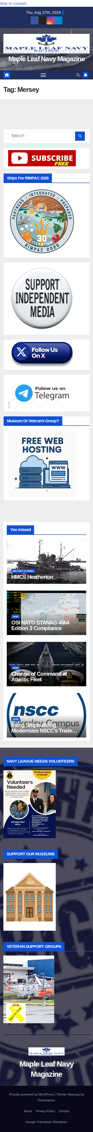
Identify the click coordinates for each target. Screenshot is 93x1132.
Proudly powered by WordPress (32, 1094)
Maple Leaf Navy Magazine (46, 59)
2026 (16, 616)
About (28, 1111)
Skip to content (13, 3)
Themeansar (46, 1100)
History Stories (23, 571)
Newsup (74, 1094)
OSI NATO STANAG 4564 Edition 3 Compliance (40, 625)
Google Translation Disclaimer (46, 1122)
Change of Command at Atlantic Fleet (39, 676)
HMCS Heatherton (32, 577)
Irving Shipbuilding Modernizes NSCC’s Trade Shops (41, 730)
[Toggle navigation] (43, 75)
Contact (64, 1111)
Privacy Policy (45, 1111)
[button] (78, 75)
